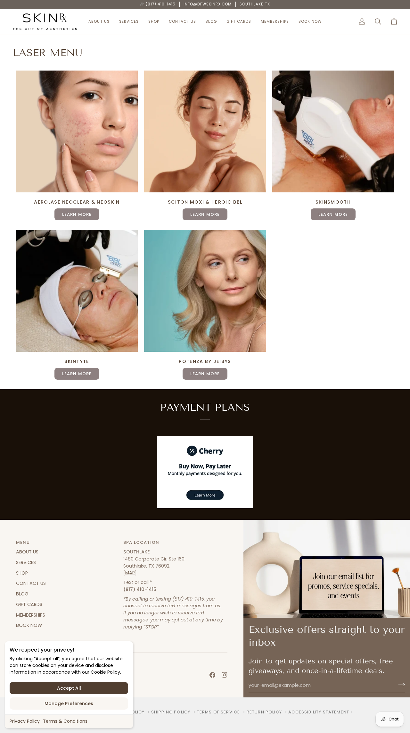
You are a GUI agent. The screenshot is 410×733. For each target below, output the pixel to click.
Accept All (69, 688)
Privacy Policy (25, 721)
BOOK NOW (29, 625)
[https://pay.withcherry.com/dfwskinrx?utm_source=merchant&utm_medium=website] (205, 472)
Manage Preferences (69, 703)
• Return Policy (262, 712)
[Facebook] (212, 675)
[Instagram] (224, 675)
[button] (99, 22)
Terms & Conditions (65, 721)
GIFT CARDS (29, 604)
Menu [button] (23, 542)
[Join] (399, 684)
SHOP (22, 573)
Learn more (205, 214)
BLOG (22, 594)
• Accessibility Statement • (319, 712)
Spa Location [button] (141, 542)
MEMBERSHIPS (30, 615)
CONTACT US (31, 583)
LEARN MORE (77, 214)
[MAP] (130, 572)
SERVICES (26, 562)
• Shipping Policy (169, 712)
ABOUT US (27, 552)
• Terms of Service (216, 712)
